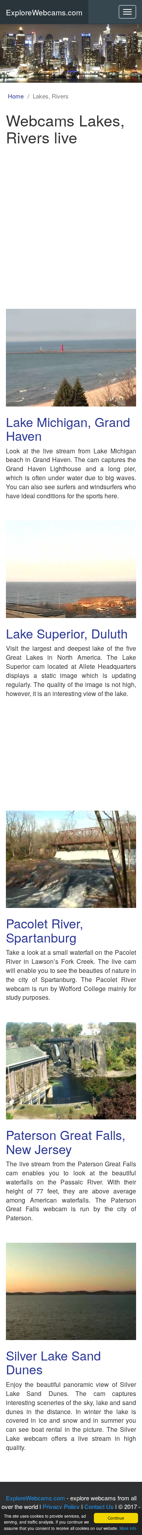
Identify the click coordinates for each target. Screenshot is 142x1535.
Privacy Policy (61, 1506)
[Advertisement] (71, 224)
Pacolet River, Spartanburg (44, 930)
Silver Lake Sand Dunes (53, 1362)
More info (128, 1528)
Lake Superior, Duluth (67, 633)
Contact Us (99, 1506)
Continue (116, 1518)
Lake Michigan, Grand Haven (68, 428)
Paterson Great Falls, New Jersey (65, 1141)
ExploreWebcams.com (44, 12)
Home (16, 96)
